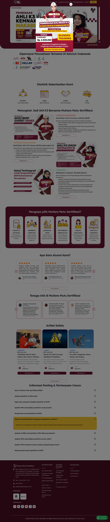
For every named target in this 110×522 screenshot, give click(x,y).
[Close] (70, 4)
